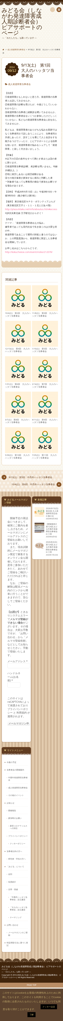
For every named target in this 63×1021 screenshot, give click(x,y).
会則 (10, 874)
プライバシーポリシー (18, 836)
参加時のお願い (15, 818)
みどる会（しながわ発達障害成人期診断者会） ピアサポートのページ (31, 967)
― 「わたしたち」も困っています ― (16, 971)
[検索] (52, 9)
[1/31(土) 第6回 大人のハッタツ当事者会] (18, 380)
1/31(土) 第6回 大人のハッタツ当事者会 (18, 385)
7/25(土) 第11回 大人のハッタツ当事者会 (44, 456)
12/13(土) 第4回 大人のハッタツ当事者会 (17, 350)
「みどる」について (15, 866)
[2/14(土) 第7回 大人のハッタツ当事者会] (45, 380)
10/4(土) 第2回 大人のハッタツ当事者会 (18, 314)
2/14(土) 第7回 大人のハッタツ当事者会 (45, 385)
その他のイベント (16, 795)
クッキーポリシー (17, 843)
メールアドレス (17, 661)
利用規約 (21, 712)
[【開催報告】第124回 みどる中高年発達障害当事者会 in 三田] (39, 531)
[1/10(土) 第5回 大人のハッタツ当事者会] (45, 345)
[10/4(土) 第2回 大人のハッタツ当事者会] (18, 309)
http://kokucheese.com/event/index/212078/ (28, 252)
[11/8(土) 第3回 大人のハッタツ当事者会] (45, 309)
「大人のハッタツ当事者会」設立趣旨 (18, 908)
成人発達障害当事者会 (19, 84)
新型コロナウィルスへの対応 (18, 826)
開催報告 (12, 810)
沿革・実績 (13, 889)
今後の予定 (11, 762)
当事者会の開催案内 (15, 769)
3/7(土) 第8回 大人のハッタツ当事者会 (17, 421)
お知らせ (10, 803)
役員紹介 (12, 881)
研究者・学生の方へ (17, 858)
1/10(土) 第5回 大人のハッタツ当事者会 (45, 350)
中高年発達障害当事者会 (18, 778)
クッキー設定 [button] (48, 1006)
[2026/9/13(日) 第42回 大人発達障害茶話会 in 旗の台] (39, 515)
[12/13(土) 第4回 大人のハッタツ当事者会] (18, 345)
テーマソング (15, 917)
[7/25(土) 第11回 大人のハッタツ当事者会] (45, 451)
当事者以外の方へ (14, 851)
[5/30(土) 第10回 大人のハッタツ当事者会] (18, 451)
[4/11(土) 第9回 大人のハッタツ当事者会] (45, 416)
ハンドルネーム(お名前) (13, 676)
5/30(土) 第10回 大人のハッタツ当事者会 (17, 456)
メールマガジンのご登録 (18, 933)
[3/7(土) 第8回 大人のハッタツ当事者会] (18, 416)
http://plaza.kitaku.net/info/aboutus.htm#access (31, 209)
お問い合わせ (12, 925)
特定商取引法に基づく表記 (17, 943)
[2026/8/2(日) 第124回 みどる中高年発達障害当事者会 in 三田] (39, 549)
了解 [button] (31, 1014)
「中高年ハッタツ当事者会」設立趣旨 (18, 898)
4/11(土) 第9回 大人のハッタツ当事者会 (45, 421)
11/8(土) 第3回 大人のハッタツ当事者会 (45, 314)
